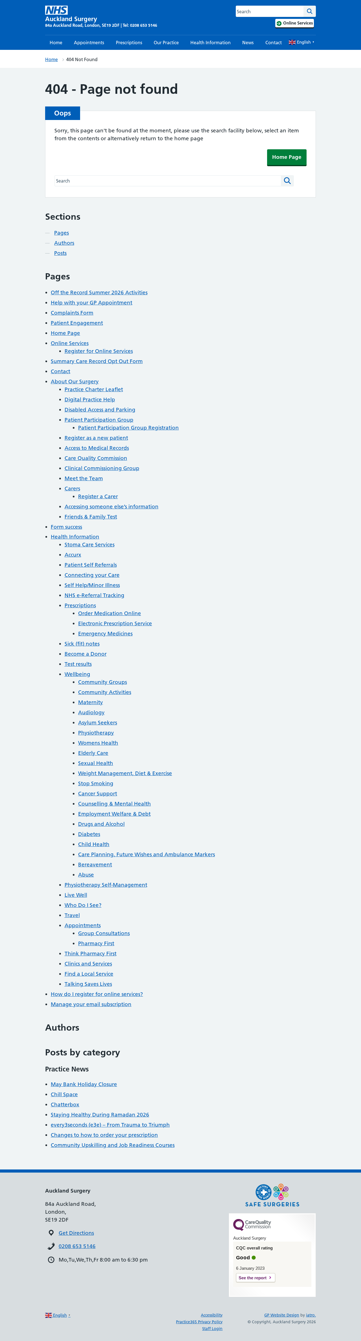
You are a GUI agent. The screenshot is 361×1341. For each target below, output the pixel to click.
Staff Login (212, 1328)
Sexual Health (95, 763)
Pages (61, 233)
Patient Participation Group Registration (128, 427)
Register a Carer (98, 496)
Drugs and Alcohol (101, 824)
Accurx (73, 554)
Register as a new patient (96, 438)
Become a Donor (86, 654)
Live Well (76, 895)
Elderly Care (93, 753)
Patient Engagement (77, 323)
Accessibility (212, 1315)
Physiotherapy (96, 733)
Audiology (91, 712)
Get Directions (76, 1233)
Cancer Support (97, 793)
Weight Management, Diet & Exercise (125, 773)
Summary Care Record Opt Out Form (97, 361)
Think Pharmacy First (90, 953)
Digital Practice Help (90, 399)
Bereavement (95, 864)
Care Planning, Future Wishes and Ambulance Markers (146, 854)
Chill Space (64, 1094)
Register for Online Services (99, 351)
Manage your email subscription (91, 1004)
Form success (66, 527)
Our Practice (166, 42)
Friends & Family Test (91, 516)
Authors (64, 243)
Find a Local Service (89, 974)
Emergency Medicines (105, 633)
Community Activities (104, 692)
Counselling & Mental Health (114, 803)
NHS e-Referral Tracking (94, 595)
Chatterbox (65, 1104)
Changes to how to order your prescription (104, 1135)
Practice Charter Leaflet (94, 389)
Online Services (70, 343)
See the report (253, 1277)
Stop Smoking (95, 783)
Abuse (86, 874)
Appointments (89, 42)
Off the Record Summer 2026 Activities (99, 292)
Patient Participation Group (99, 420)
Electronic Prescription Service (115, 623)
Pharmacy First (96, 943)
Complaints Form (72, 313)
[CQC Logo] (252, 1229)
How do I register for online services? (97, 994)
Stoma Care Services (90, 544)
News (248, 42)
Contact (273, 42)
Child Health (93, 844)
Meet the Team (84, 478)
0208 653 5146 (77, 1246)
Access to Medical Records (97, 448)
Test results (78, 664)
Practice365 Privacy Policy (199, 1321)
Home (56, 42)
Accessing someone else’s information (112, 506)
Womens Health (98, 743)
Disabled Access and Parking (100, 409)
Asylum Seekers (97, 722)
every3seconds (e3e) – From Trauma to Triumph (110, 1125)
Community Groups (102, 682)
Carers (72, 488)
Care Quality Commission (96, 458)
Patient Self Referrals (91, 565)
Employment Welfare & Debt (114, 814)
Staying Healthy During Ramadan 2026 (100, 1114)
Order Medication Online (109, 613)
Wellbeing (77, 674)
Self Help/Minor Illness (92, 585)
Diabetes (89, 834)
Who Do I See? (83, 905)
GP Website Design (281, 1315)
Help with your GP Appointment (91, 302)
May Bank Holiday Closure (84, 1084)
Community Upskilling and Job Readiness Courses (113, 1145)
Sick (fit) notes (82, 644)
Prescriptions (129, 42)
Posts (60, 253)
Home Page (286, 157)
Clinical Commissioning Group (102, 468)
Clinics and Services (88, 963)
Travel (72, 915)
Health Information (210, 42)
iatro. (311, 1315)
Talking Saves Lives (88, 984)
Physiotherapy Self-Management (106, 885)
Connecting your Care (92, 575)
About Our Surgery (75, 381)
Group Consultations (104, 933)
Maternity (90, 702)
